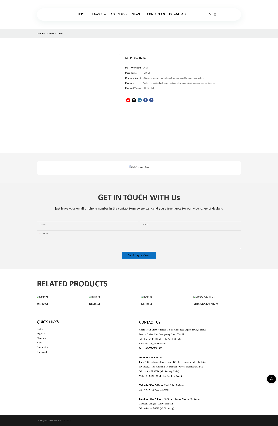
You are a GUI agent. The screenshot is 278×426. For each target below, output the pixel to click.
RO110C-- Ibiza (56, 33)
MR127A (42, 304)
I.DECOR (41, 33)
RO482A (94, 304)
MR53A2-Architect (205, 304)
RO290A (146, 304)
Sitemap (67, 420)
